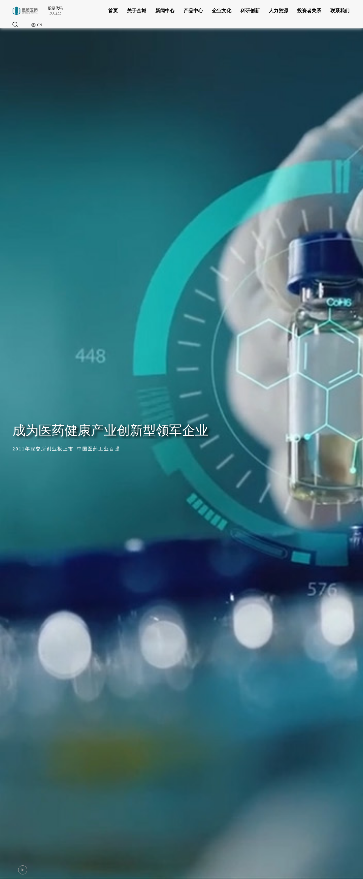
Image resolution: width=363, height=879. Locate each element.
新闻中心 (165, 10)
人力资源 (278, 10)
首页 (113, 10)
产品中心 (193, 10)
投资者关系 (309, 10)
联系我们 (340, 10)
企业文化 (221, 10)
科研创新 (250, 10)
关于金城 (136, 10)
